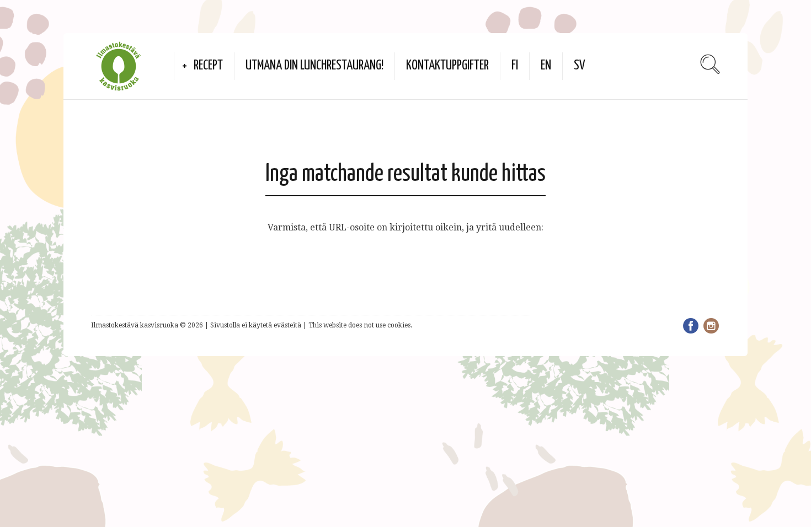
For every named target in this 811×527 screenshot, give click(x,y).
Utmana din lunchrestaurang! (314, 66)
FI (514, 66)
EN (546, 66)
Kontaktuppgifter (447, 66)
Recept (208, 66)
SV (579, 66)
